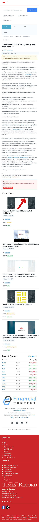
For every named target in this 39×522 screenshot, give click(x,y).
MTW (12, 255)
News (11, 36)
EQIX (9, 350)
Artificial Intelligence (11, 347)
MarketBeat (7, 219)
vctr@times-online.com (14, 497)
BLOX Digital (29, 519)
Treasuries (6, 40)
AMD (3, 369)
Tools (5, 32)
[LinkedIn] (22, 423)
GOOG (4, 375)
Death (8, 313)
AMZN (4, 363)
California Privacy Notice (21, 517)
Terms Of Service (22, 417)
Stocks (16, 27)
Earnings (9, 222)
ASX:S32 (10, 316)
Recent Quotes (7, 15)
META (3, 378)
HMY (9, 225)
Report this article (8, 187)
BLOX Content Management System (15, 519)
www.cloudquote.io (20, 411)
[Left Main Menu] (4, 2)
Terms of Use (4, 517)
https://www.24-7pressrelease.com (10, 177)
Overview (6, 36)
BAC (3, 372)
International (26, 36)
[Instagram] (27, 423)
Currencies (18, 36)
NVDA (4, 384)
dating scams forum (18, 129)
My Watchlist (22, 15)
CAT (8, 255)
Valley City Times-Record (15, 515)
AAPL (3, 366)
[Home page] (19, 484)
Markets (6, 27)
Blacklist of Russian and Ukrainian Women (18, 157)
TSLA (3, 390)
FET (8, 285)
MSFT (3, 381)
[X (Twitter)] (12, 423)
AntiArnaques (28, 74)
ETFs (25, 27)
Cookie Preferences (32, 517)
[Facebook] (17, 423)
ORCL (3, 387)
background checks (19, 124)
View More (31, 356)
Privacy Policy (12, 517)
